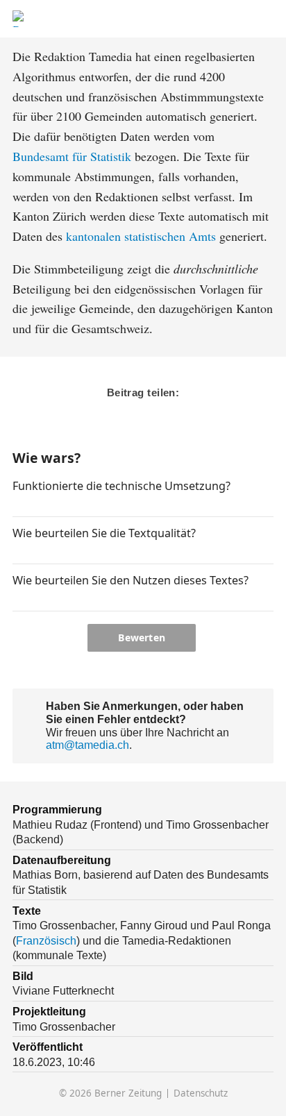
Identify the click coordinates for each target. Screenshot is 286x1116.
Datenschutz (201, 1093)
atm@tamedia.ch (87, 744)
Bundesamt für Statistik (71, 156)
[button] (18, 504)
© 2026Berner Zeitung (110, 1093)
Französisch (46, 940)
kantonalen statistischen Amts (141, 236)
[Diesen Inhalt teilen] (266, 19)
